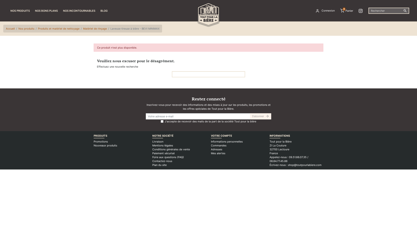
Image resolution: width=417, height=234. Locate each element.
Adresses (216, 149)
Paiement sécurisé (163, 153)
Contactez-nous (162, 161)
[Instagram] (361, 11)
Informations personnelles (227, 141)
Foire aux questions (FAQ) (168, 157)
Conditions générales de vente (171, 149)
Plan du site (159, 165)
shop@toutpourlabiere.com (305, 165)
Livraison (157, 141)
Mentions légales (162, 145)
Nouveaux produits (105, 145)
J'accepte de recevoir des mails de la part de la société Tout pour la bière (210, 121)
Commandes (218, 145)
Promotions (101, 141)
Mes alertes (218, 153)
